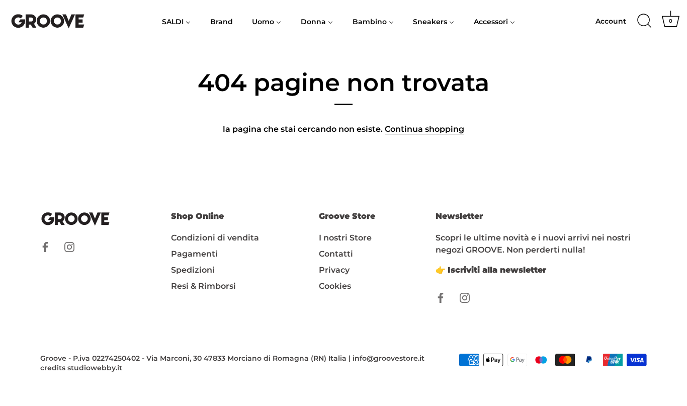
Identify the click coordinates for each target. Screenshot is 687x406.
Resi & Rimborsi (203, 286)
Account (610, 21)
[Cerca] (644, 21)
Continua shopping (424, 129)
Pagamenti (194, 254)
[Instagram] (69, 246)
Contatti (336, 254)
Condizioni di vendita (215, 237)
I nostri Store (345, 237)
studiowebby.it (94, 368)
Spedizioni (193, 270)
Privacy (334, 270)
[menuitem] (176, 21)
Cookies (335, 286)
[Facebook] (45, 246)
